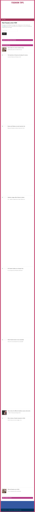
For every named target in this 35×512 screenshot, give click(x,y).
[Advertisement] (17, 11)
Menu (4, 19)
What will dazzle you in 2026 (13, 489)
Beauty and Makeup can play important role (16, 126)
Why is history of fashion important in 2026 (16, 418)
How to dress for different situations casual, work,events (19, 410)
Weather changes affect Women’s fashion (16, 197)
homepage (4, 26)
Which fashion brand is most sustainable (16, 339)
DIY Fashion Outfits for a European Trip (15, 268)
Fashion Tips (17, 2)
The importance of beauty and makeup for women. (18, 55)
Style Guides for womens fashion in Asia (16, 47)
